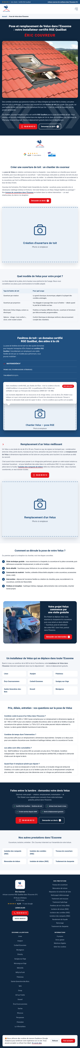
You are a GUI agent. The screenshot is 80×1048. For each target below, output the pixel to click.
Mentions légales (60, 943)
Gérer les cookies (60, 947)
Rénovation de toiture (12, 861)
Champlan (20, 1022)
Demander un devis (48, 126)
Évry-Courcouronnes (11, 681)
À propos (60, 936)
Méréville (20, 968)
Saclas (20, 1008)
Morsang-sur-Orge (20, 963)
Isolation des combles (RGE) (38, 852)
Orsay (20, 990)
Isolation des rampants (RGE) (12, 852)
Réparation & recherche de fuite (60, 892)
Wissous (20, 1013)
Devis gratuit (20, 918)
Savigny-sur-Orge (62, 681)
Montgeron (60, 689)
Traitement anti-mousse (60, 899)
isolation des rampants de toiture (30, 467)
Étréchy (20, 954)
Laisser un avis (20, 908)
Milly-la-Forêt (20, 972)
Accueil (4, 16)
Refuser (55, 1041)
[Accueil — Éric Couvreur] (6, 9)
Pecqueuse (20, 1017)
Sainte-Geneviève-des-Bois (12, 690)
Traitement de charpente (65, 861)
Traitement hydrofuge (59, 902)
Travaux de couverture (64, 851)
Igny (20, 986)
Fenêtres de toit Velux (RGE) (60, 906)
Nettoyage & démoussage (60, 895)
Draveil (32, 689)
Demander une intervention (56, 637)
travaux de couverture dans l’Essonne (19, 192)
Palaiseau (59, 674)
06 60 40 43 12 (29, 126)
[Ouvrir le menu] (76, 9)
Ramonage (60, 923)
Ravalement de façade (60, 919)
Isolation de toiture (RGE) (39, 861)
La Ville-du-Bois (20, 1026)
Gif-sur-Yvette (20, 995)
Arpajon (33, 674)
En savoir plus (37, 1043)
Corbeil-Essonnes (36, 681)
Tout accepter (68, 1041)
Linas (6, 674)
